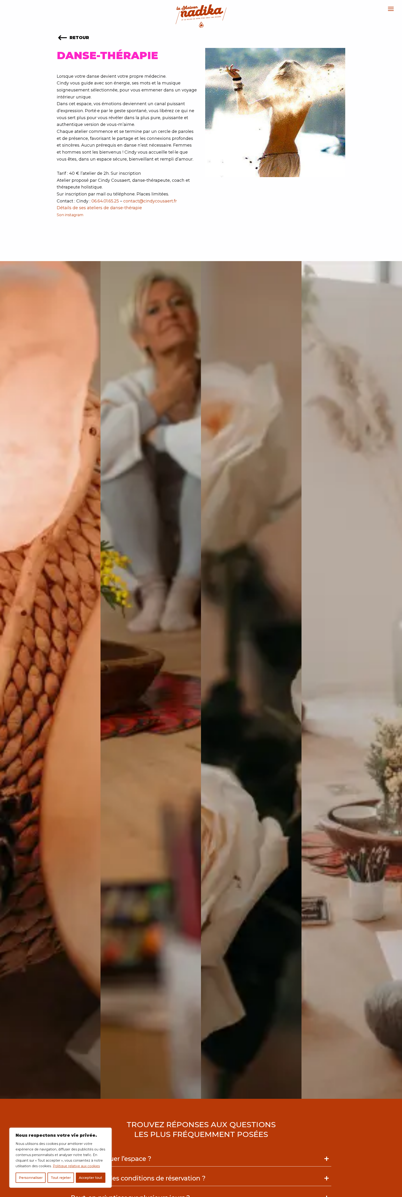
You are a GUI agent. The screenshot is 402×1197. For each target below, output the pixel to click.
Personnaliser (31, 1178)
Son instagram (70, 215)
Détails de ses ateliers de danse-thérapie (99, 207)
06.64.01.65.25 (105, 201)
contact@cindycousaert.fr (150, 201)
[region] (60, 1158)
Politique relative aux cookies (76, 1166)
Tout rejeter (61, 1178)
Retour (78, 37)
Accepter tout (90, 1178)
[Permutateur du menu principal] (390, 8)
